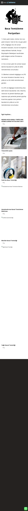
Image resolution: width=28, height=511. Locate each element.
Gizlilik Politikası (7, 400)
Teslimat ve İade (16, 400)
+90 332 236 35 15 (17, 374)
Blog (4, 123)
